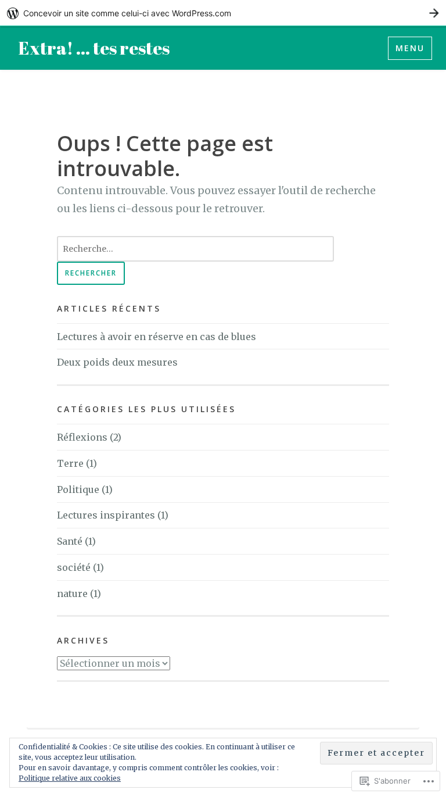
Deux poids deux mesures (117, 362)
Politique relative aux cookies (70, 778)
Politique (78, 489)
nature (72, 593)
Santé (69, 541)
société (74, 567)
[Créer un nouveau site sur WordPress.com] (223, 13)
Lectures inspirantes (106, 515)
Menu (410, 47)
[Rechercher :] (195, 248)
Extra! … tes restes (94, 48)
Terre (70, 463)
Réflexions (82, 437)
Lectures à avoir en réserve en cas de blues (156, 336)
